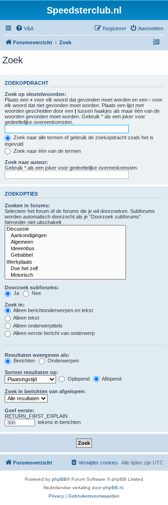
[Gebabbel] (65, 255)
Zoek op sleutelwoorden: (35, 94)
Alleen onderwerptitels (37, 325)
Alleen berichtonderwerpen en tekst (52, 310)
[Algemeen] (65, 242)
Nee (35, 293)
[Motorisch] (65, 275)
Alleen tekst (25, 318)
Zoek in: (15, 304)
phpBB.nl (113, 487)
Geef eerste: (20, 410)
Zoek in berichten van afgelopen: (45, 391)
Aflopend (111, 379)
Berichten (23, 360)
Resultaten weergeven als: (37, 355)
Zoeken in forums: (27, 205)
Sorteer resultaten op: (31, 372)
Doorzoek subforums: (32, 287)
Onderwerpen (62, 360)
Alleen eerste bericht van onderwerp (53, 333)
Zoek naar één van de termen (46, 151)
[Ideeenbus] (65, 249)
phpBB (59, 479)
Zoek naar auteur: (26, 162)
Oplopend (78, 379)
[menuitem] (24, 28)
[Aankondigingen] (65, 235)
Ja (15, 293)
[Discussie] (65, 229)
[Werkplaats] (65, 262)
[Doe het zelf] (65, 269)
